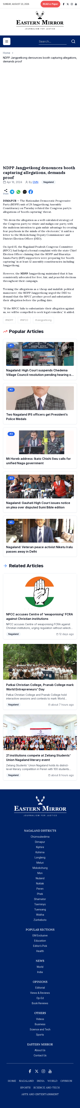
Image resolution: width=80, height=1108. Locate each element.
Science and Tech (40, 1029)
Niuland (40, 878)
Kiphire (40, 847)
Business (40, 1024)
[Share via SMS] (25, 192)
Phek (40, 893)
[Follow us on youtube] (76, 4)
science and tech (46, 1087)
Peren (40, 888)
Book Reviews (40, 1003)
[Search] (73, 41)
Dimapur (40, 841)
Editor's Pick (40, 945)
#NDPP (9, 320)
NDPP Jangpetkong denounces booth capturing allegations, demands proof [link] (40, 59)
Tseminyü (40, 904)
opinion (66, 1081)
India (40, 972)
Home (6, 52)
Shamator (40, 899)
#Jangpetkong (43, 320)
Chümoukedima (40, 836)
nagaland (26, 1081)
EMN (35, 182)
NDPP (24, 273)
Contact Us (40, 1055)
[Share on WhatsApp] (18, 191)
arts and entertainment (40, 1094)
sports (25, 1087)
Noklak (40, 883)
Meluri (40, 862)
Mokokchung (40, 867)
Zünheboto (40, 919)
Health (40, 951)
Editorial (40, 987)
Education (40, 940)
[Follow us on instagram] (72, 4)
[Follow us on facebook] (64, 4)
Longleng (40, 857)
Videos (40, 1019)
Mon (40, 873)
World (40, 966)
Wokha (40, 914)
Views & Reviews (40, 992)
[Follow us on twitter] (68, 4)
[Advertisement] (40, 118)
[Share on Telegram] (12, 192)
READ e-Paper (50, 4)
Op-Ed (40, 998)
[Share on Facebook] (30, 192)
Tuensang (40, 909)
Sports (40, 1034)
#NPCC (24, 320)
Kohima (40, 852)
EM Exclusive (40, 935)
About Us (40, 1050)
